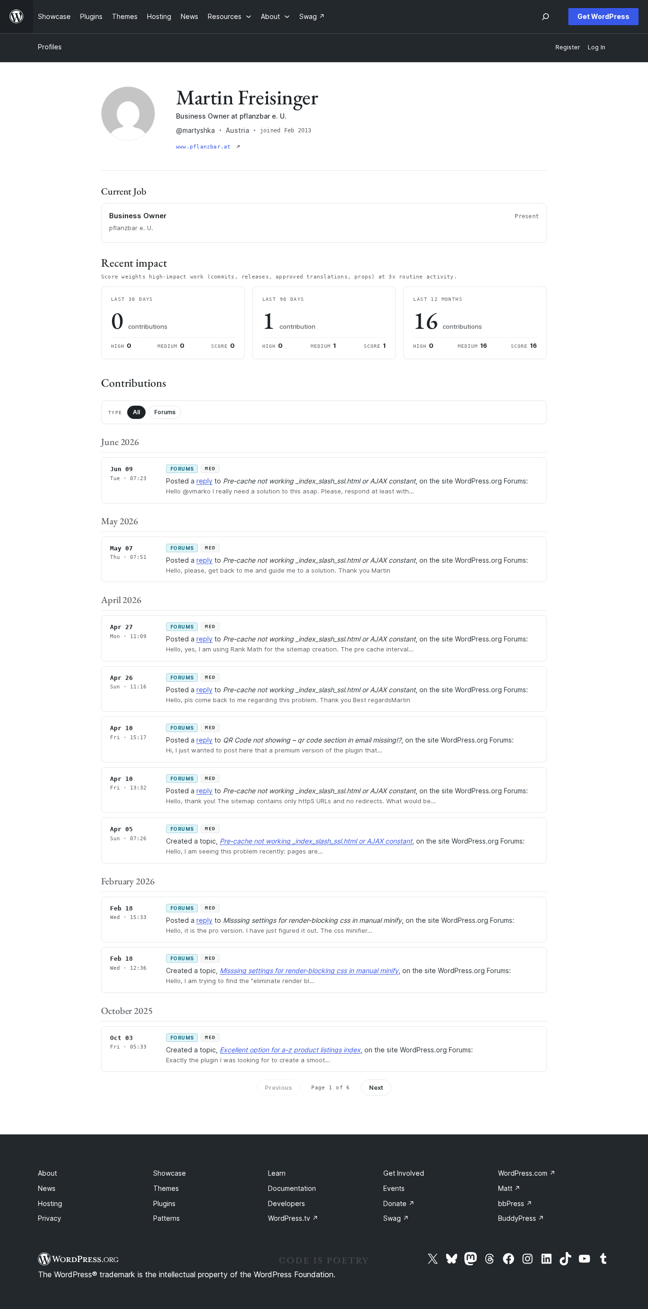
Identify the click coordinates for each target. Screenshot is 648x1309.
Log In (596, 47)
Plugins (164, 1203)
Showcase (169, 1173)
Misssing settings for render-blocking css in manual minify (309, 970)
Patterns (166, 1218)
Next (376, 1087)
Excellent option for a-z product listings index (290, 1050)
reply (204, 481)
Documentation (292, 1188)
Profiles (50, 47)
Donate (399, 1203)
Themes (166, 1188)
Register (567, 47)
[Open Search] (545, 16)
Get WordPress (603, 16)
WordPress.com (526, 1173)
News (47, 1188)
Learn (277, 1173)
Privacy (49, 1218)
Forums (165, 412)
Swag (396, 1218)
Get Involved (403, 1173)
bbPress (515, 1203)
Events (394, 1188)
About (47, 1173)
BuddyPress (521, 1218)
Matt (509, 1188)
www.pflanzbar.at (205, 147)
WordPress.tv (293, 1218)
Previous (278, 1087)
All (136, 412)
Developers (286, 1203)
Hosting (50, 1203)
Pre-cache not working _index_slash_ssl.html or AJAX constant (316, 841)
